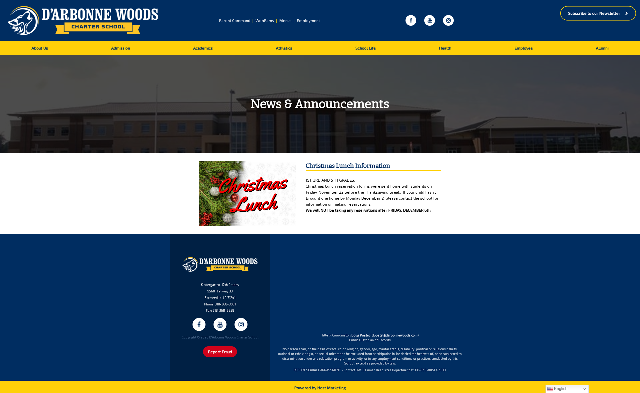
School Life (366, 48)
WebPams (265, 20)
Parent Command (234, 20)
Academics (203, 48)
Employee (523, 48)
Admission (120, 48)
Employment (308, 20)
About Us (40, 48)
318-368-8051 (225, 304)
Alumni (602, 48)
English (560, 388)
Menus (285, 20)
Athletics (284, 48)
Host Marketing (331, 387)
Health (445, 48)
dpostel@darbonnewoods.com (395, 335)
